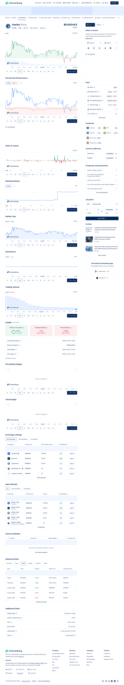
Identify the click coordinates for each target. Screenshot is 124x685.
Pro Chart (55, 659)
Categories (22, 17)
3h (11, 71)
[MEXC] (9, 669)
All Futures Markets (41, 552)
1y (37, 71)
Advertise (72, 653)
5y (44, 71)
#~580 (99, 143)
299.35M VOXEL (112, 100)
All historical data (41, 602)
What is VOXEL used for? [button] (94, 170)
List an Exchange (74, 665)
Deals (54, 670)
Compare (35, 28)
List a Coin (72, 659)
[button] (93, 128)
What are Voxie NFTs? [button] (94, 180)
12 (116, 113)
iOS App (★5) (56, 656)
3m (33, 71)
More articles (102, 255)
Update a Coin (73, 662)
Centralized (34, 439)
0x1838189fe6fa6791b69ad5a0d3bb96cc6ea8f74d (110, 153)
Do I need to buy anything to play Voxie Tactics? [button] (95, 175)
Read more (89, 38)
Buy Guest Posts (74, 656)
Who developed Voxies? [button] (94, 189)
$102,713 (109, 96)
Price (8, 17)
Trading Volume (88, 17)
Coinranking (15, 3)
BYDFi (42, 663)
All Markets (41, 527)
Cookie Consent (26, 681)
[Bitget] (32, 669)
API (53, 665)
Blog (88, 665)
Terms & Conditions (44, 681)
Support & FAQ (108, 659)
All (52, 71)
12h (15, 71)
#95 (99, 128)
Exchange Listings (109, 17)
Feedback (107, 656)
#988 (19, 28)
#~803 (98, 138)
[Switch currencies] (102, 211)
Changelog (90, 656)
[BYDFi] (9, 673)
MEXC (32, 663)
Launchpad (55, 668)
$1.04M (110, 91)
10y (49, 71)
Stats (14, 17)
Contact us (107, 653)
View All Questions (102, 192)
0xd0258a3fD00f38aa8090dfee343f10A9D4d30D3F (110, 158)
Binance (37, 663)
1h (7, 71)
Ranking (57, 17)
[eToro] (20, 673)
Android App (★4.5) (58, 653)
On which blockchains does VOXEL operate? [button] (100, 184)
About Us (21, 656)
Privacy (34, 681)
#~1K (99, 133)
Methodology (91, 659)
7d (24, 71)
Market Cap (66, 17)
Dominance (76, 17)
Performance (33, 17)
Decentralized (23, 439)
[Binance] (20, 669)
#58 (116, 128)
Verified (17, 322)
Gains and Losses (46, 17)
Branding (89, 662)
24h (20, 71)
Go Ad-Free (11, 127)
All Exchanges (11, 439)
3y (40, 71)
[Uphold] (32, 673)
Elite (53, 662)
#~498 (115, 133)
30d (28, 71)
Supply (98, 17)
